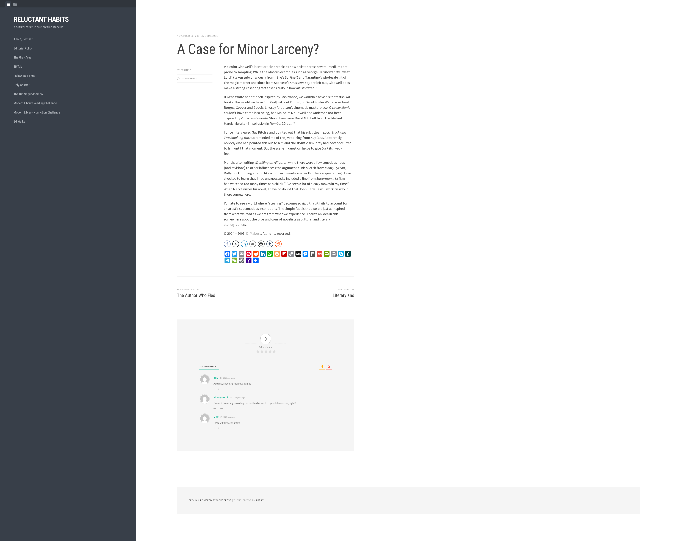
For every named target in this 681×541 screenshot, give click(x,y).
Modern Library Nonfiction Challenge (37, 112)
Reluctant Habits (41, 19)
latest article (263, 66)
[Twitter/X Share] (235, 244)
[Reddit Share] (278, 244)
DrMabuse (211, 35)
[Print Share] (261, 244)
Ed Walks (19, 121)
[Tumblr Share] (269, 244)
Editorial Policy (23, 48)
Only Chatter (22, 85)
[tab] (8, 4)
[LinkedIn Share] (244, 244)
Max (216, 417)
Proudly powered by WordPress (210, 500)
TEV (216, 378)
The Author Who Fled (196, 295)
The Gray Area (22, 57)
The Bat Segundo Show (28, 94)
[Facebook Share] (227, 244)
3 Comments (189, 78)
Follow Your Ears (24, 76)
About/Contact (23, 39)
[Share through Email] (252, 244)
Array (260, 500)
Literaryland (343, 295)
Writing (186, 70)
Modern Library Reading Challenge (35, 103)
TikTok (18, 66)
